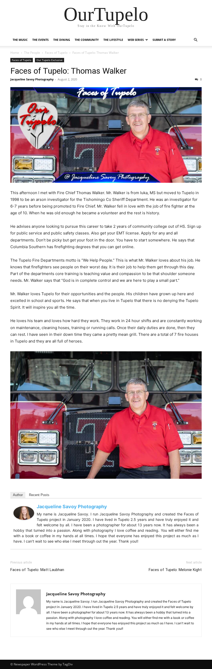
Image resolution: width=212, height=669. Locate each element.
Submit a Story (164, 40)
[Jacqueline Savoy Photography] (23, 513)
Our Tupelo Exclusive (49, 60)
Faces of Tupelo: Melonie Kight (175, 569)
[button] (195, 39)
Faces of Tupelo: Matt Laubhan (37, 569)
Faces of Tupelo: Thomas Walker (68, 71)
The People (32, 52)
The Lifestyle (113, 40)
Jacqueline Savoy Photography (32, 79)
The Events (40, 40)
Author (18, 495)
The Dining (61, 40)
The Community (87, 40)
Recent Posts (39, 495)
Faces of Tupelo (56, 52)
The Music (20, 40)
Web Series (136, 40)
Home (14, 52)
